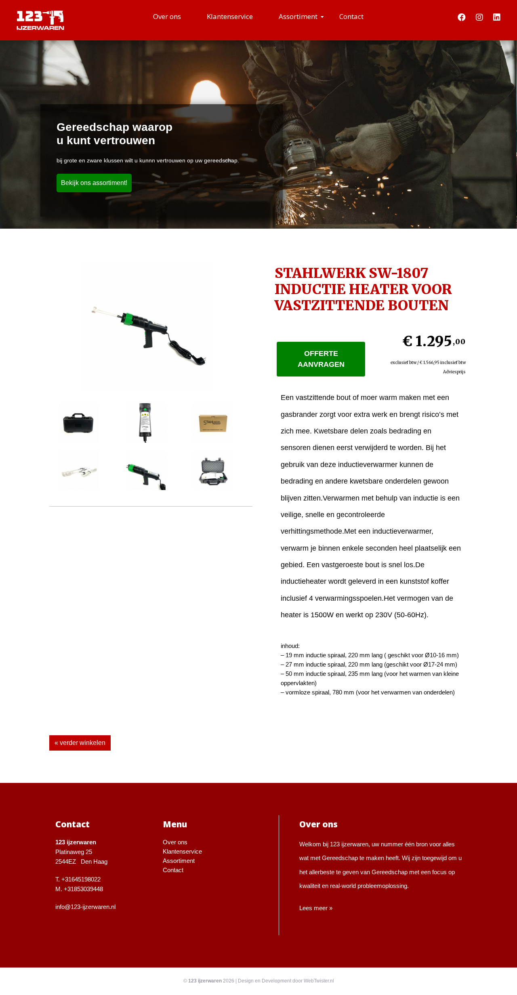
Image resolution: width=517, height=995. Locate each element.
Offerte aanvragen (321, 358)
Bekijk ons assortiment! (94, 182)
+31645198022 (81, 879)
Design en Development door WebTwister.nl (286, 981)
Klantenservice (230, 16)
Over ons (167, 16)
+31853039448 (83, 889)
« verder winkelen (80, 742)
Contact (351, 16)
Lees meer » (315, 908)
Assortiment (298, 16)
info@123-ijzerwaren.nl (85, 906)
